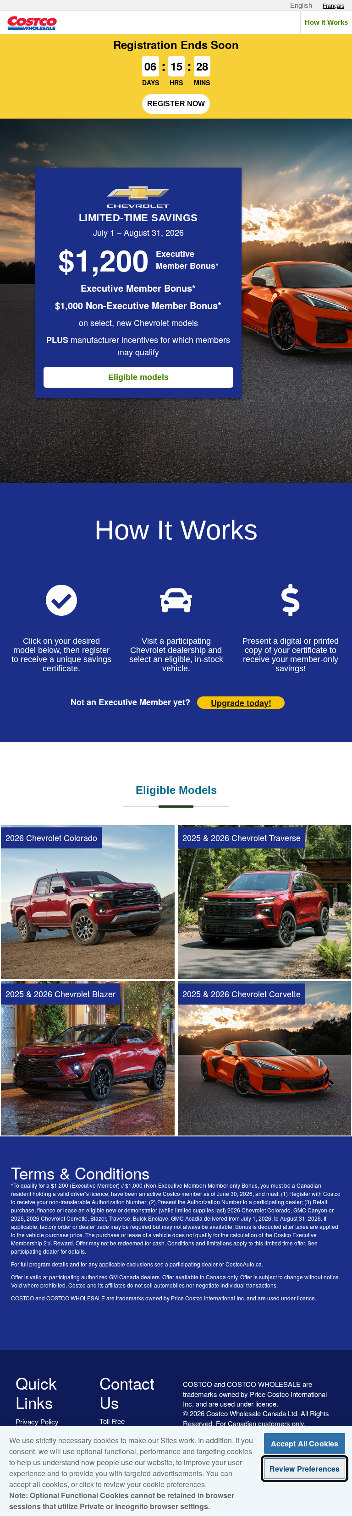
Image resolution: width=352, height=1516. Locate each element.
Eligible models (138, 377)
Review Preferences (305, 1468)
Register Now (176, 104)
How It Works (326, 22)
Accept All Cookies (305, 1443)
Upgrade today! (241, 703)
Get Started (87, 961)
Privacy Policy (37, 1421)
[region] (176, 1471)
